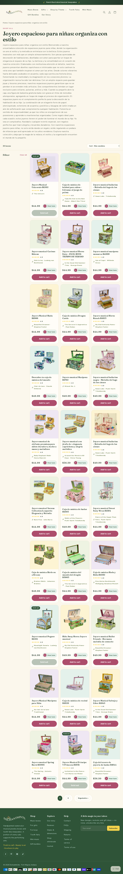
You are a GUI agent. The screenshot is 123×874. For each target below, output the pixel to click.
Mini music (34, 839)
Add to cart (75, 213)
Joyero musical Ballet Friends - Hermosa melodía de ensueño (104, 639)
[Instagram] (11, 854)
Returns (67, 834)
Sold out (44, 213)
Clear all (23, 155)
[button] (44, 9)
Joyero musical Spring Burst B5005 (43, 763)
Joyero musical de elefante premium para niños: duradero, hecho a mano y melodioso (44, 445)
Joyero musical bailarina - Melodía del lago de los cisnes (105, 187)
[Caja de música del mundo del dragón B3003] (75, 555)
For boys (34, 830)
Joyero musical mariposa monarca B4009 (105, 252)
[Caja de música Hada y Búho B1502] (105, 555)
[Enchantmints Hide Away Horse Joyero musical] (75, 619)
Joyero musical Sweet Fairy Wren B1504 (104, 509)
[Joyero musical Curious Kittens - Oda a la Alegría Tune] (44, 234)
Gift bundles (35, 844)
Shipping (67, 830)
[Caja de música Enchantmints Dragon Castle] (75, 298)
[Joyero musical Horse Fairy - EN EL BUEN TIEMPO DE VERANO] (75, 234)
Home (5, 23)
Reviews (50, 825)
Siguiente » (83, 798)
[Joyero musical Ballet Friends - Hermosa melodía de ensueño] (105, 619)
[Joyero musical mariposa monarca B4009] (105, 234)
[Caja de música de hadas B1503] (75, 491)
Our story (51, 821)
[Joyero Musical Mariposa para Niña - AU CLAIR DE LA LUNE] (44, 683)
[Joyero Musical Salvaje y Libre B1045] (105, 683)
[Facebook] (5, 854)
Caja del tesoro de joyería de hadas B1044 (105, 763)
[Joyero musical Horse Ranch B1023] (105, 298)
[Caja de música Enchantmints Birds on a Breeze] (44, 555)
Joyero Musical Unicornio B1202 (40, 185)
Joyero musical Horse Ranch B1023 (104, 316)
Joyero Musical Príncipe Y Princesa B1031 (74, 763)
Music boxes (35, 821)
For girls (33, 825)
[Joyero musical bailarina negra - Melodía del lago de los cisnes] (105, 360)
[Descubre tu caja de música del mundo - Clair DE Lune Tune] (44, 360)
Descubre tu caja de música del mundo (42, 378)
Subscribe (113, 828)
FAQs (66, 825)
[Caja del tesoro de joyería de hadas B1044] (105, 745)
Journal (50, 846)
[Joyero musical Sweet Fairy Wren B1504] (105, 491)
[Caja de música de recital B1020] (75, 683)
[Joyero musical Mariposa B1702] (75, 360)
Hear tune (51, 206)
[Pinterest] (17, 854)
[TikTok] (23, 854)
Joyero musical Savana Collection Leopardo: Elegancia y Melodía (43, 511)
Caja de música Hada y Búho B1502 (104, 573)
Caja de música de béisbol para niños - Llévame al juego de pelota (72, 188)
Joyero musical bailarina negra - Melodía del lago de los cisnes (105, 380)
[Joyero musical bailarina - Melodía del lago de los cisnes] (105, 167)
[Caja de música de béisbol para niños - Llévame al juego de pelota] (75, 167)
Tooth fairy (35, 834)
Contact (67, 821)
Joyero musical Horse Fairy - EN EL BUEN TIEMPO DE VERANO (73, 254)
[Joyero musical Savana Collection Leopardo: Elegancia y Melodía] (44, 491)
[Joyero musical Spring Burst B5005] (44, 745)
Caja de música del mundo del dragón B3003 (71, 575)
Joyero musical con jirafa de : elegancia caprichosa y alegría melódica (72, 445)
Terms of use (69, 847)
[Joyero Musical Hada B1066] (44, 298)
